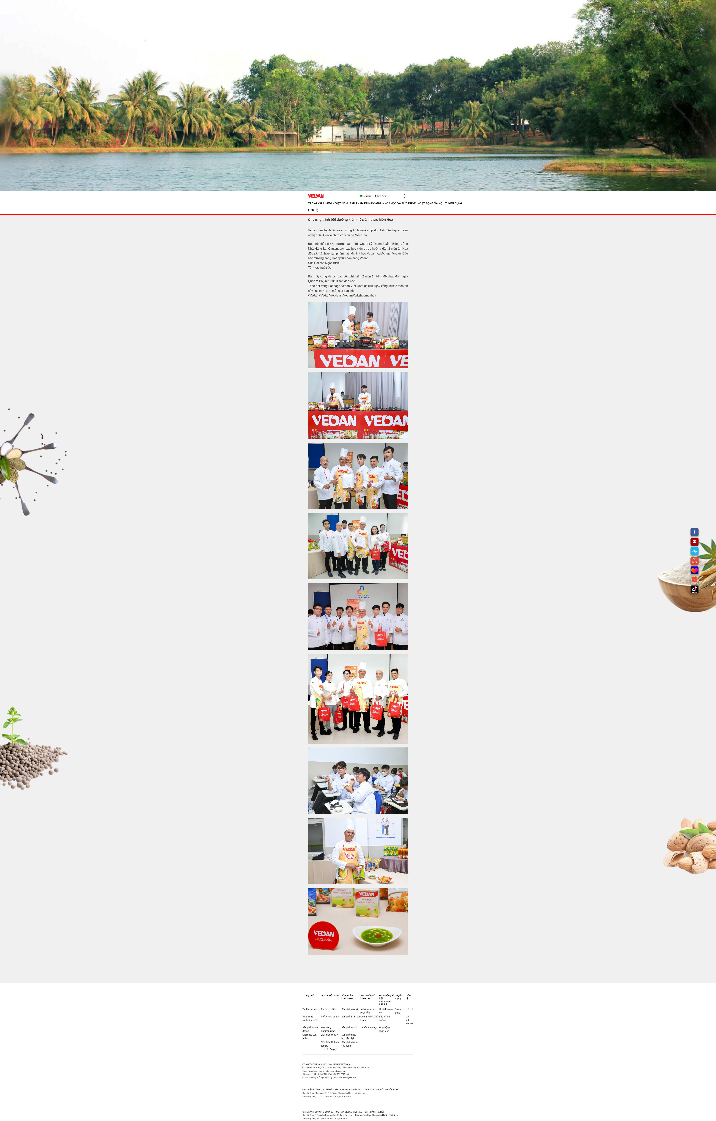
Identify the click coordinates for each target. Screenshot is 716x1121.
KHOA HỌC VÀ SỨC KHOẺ (399, 203)
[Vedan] (326, 196)
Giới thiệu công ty (329, 1034)
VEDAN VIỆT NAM (337, 203)
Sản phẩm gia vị (349, 1009)
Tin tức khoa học (368, 1027)
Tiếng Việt (370, 195)
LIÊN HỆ (313, 210)
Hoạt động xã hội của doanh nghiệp (387, 999)
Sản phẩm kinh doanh (347, 997)
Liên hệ (408, 997)
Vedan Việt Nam (330, 995)
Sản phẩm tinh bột (350, 1016)
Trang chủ (316, 203)
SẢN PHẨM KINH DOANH (365, 203)
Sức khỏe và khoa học (367, 997)
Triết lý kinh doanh (330, 1016)
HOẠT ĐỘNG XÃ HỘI (430, 203)
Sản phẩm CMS (349, 1027)
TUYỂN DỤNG (453, 203)
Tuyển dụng (398, 997)
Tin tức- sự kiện (310, 1009)
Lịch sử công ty (328, 1049)
